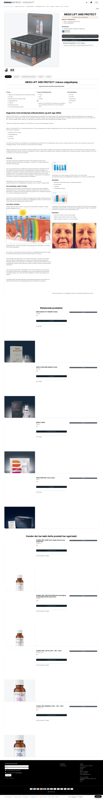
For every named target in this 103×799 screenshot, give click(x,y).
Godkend (8, 775)
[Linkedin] (13, 778)
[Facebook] (6, 778)
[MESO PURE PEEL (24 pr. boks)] (19, 506)
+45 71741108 (85, 771)
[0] (91, 2)
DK (97, 2)
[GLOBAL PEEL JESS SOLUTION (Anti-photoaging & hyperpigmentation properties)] (19, 624)
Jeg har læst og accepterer (14, 772)
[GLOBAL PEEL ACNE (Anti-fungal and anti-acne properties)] (19, 568)
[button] (96, 8)
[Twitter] (8, 778)
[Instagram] (10, 778)
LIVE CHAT (98, 796)
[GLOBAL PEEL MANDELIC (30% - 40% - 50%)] (19, 734)
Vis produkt (83, 312)
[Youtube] (12, 778)
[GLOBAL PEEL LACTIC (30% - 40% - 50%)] (19, 679)
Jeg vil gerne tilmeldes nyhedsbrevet (17, 770)
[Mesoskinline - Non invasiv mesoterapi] (45, 2)
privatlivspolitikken (19, 772)
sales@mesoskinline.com (86, 774)
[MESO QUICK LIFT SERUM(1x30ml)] (19, 340)
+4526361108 (85, 772)
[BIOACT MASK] (19, 451)
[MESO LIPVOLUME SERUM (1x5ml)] (19, 396)
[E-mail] (17, 768)
